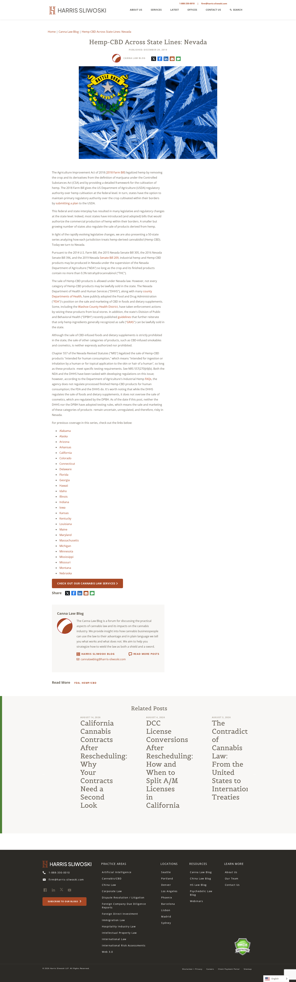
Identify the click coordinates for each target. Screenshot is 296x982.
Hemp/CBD (89, 682)
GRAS (130, 322)
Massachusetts (69, 540)
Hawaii (63, 485)
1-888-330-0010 (187, 3)
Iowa (62, 507)
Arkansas (65, 447)
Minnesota (66, 551)
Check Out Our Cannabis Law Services (86, 583)
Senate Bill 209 (109, 258)
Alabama (65, 431)
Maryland (65, 535)
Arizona (64, 442)
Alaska (63, 436)
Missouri (65, 562)
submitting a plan (67, 203)
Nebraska (65, 573)
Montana (65, 568)
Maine (63, 529)
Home (52, 32)
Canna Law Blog (69, 32)
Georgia (64, 480)
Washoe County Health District (98, 307)
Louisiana (65, 524)
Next (254, 774)
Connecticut (67, 464)
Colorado (65, 458)
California (65, 453)
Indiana (64, 502)
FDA (56, 301)
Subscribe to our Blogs (63, 901)
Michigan (65, 546)
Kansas (64, 513)
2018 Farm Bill (116, 172)
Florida (63, 475)
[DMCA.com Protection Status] (242, 946)
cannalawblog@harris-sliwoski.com (103, 659)
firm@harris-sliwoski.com (214, 3)
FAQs (148, 379)
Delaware (65, 469)
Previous (43, 774)
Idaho (63, 491)
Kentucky (65, 518)
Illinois (63, 496)
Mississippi (66, 557)
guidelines (124, 317)
